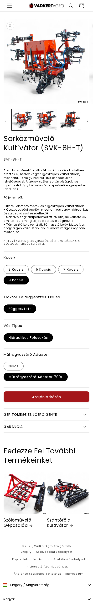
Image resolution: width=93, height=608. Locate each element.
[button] (9, 5)
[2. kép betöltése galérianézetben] (46, 119)
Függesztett (20, 308)
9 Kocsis (16, 280)
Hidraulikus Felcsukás (28, 337)
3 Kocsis (16, 269)
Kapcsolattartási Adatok (30, 559)
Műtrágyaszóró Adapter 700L (36, 377)
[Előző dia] (5, 121)
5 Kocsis (43, 269)
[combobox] (46, 585)
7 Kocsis (70, 269)
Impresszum (74, 574)
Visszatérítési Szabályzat (49, 566)
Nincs (14, 366)
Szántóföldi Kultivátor (59, 522)
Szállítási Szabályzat (69, 559)
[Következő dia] (88, 121)
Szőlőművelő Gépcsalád (17, 522)
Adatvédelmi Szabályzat (54, 552)
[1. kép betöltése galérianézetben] (22, 119)
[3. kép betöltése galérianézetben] (70, 119)
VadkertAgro (43, 546)
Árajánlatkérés (46, 396)
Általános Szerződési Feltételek (37, 574)
